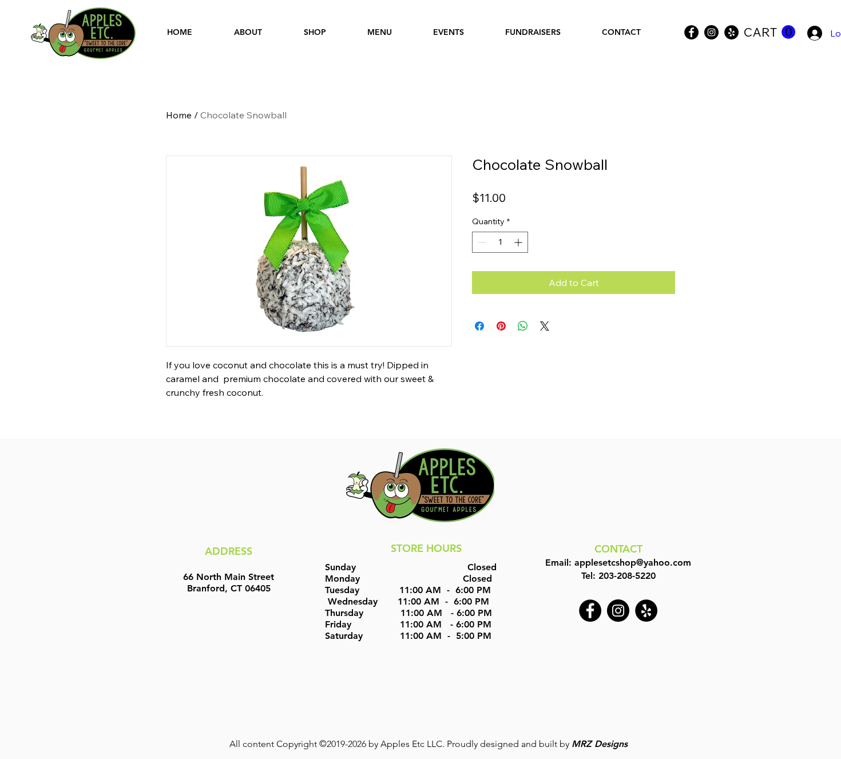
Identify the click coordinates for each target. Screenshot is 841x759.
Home (179, 115)
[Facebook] (691, 32)
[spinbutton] (500, 242)
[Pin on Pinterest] (501, 326)
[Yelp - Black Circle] (731, 32)
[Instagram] (711, 32)
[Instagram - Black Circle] (618, 610)
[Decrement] (481, 242)
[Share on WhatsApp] (523, 326)
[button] (769, 32)
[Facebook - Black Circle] (590, 610)
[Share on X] (545, 326)
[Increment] (519, 242)
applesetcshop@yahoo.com (632, 562)
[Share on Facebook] (479, 326)
